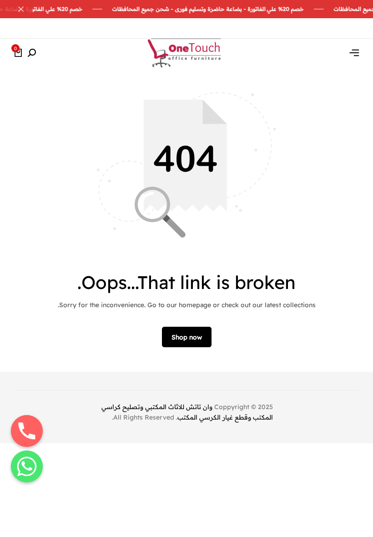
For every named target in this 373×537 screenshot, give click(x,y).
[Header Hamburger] (354, 53)
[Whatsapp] (27, 466)
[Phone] (27, 431)
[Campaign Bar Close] (16, 9)
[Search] (32, 53)
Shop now (186, 337)
